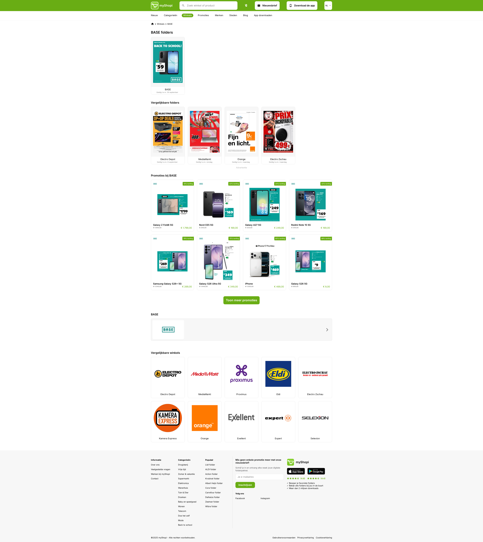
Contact (154, 478)
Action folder (211, 474)
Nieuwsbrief (269, 5)
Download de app (304, 5)
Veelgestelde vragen (160, 469)
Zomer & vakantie (186, 474)
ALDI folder (210, 469)
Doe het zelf (184, 515)
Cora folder (210, 488)
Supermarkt (183, 478)
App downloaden (263, 15)
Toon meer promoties (241, 300)
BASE (170, 24)
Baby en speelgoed (187, 501)
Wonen (181, 506)
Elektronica (183, 483)
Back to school (185, 525)
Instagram (265, 498)
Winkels (187, 15)
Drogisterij (183, 464)
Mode (181, 520)
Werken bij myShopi (160, 474)
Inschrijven (245, 484)
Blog (245, 15)
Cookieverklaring (324, 537)
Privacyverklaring (305, 537)
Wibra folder (211, 506)
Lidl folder (210, 464)
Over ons (155, 464)
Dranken (182, 497)
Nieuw (154, 15)
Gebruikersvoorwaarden (283, 537)
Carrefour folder (213, 492)
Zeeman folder (212, 501)
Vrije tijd (182, 469)
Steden (233, 15)
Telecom (182, 511)
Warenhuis (183, 488)
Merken (219, 15)
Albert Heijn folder (214, 483)
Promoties (203, 15)
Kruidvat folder (212, 478)
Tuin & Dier (183, 492)
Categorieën (170, 15)
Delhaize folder (212, 497)
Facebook (240, 498)
